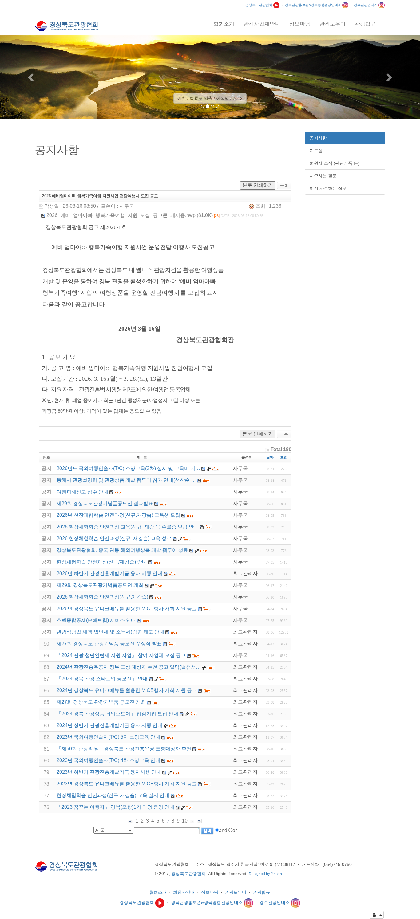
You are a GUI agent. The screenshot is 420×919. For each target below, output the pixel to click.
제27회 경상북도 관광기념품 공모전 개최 (101, 702)
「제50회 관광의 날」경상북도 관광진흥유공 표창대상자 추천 (124, 748)
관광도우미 (235, 892)
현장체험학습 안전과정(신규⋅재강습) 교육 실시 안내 (113, 795)
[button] (31, 77)
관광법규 (261, 892)
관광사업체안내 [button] (262, 24)
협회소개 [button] (223, 24)
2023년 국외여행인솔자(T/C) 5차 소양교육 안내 (108, 737)
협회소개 (158, 892)
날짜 (270, 457)
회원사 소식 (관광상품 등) (334, 163)
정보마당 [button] (299, 24)
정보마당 (209, 892)
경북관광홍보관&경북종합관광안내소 (313, 5)
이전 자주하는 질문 (328, 188)
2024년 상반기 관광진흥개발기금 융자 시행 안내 (109, 725)
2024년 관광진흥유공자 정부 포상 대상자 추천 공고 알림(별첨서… (129, 667)
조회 (283, 457)
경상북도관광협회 (259, 5)
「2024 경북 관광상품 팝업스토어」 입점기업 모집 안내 (117, 713)
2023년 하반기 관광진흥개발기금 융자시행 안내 (109, 772)
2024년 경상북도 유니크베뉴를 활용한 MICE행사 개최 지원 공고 (127, 690)
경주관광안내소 (366, 5)
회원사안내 (184, 892)
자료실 (316, 150)
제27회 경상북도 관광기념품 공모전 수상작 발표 (109, 643)
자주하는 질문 (323, 175)
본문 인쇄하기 (257, 185)
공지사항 (318, 137)
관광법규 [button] (365, 24)
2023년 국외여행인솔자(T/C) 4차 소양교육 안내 (108, 760)
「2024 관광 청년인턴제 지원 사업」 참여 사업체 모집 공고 (121, 655)
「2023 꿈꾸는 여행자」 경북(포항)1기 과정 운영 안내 (115, 807)
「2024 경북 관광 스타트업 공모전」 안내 (102, 678)
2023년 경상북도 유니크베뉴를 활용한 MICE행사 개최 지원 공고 (127, 783)
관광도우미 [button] (332, 24)
